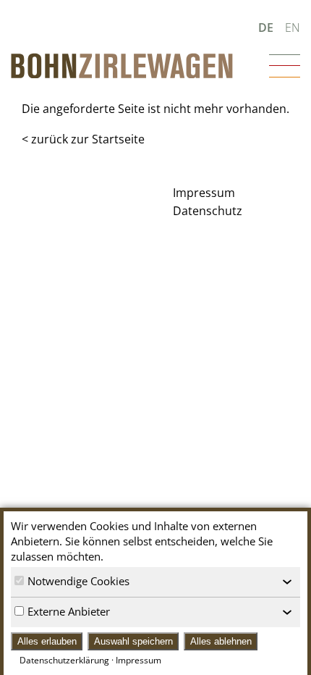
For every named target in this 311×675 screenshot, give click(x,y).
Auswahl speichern (133, 641)
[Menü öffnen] (284, 66)
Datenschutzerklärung (64, 660)
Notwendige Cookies (78, 581)
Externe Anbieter (68, 611)
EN (292, 27)
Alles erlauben (47, 641)
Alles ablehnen (221, 641)
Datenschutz (207, 211)
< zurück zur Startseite (83, 139)
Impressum (138, 660)
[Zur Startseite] (122, 65)
